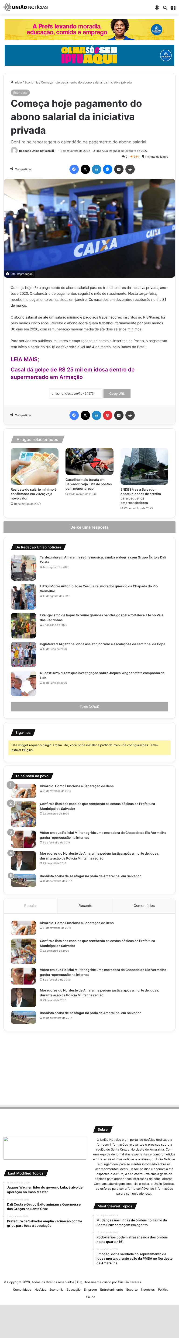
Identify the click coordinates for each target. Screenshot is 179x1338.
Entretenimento (111, 1289)
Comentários (144, 905)
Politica (163, 1289)
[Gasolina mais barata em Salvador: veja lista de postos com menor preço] (89, 461)
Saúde (90, 1297)
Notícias (40, 1289)
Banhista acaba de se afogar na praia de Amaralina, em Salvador (90, 876)
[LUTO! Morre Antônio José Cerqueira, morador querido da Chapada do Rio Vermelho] (23, 597)
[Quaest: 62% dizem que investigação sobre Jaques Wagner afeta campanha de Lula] (23, 683)
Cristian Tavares (129, 1282)
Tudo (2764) (90, 707)
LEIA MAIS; (25, 359)
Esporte (132, 1289)
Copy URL (117, 393)
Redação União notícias (35, 151)
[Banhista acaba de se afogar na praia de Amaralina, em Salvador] (23, 880)
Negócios (148, 1289)
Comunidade (22, 1289)
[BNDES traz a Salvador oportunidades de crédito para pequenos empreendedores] (144, 466)
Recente (85, 905)
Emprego (90, 1289)
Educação (74, 1289)
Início (18, 82)
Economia (31, 82)
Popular (30, 905)
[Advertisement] (89, 1067)
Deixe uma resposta (89, 527)
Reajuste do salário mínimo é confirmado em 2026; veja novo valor (33, 493)
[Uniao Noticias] (25, 7)
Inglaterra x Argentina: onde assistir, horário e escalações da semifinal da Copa (102, 644)
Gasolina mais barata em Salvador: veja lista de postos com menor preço (88, 484)
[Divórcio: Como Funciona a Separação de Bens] (23, 791)
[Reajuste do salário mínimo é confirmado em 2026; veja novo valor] (35, 466)
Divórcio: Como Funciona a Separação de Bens (77, 786)
